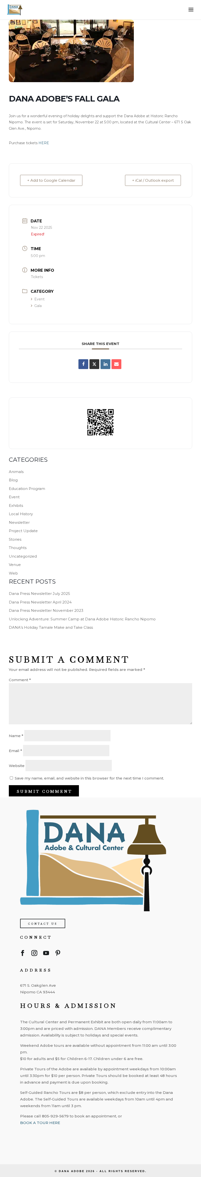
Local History (21, 514)
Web (13, 573)
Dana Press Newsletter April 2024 (40, 602)
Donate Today (47, 1158)
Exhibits (16, 505)
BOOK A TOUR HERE (40, 1122)
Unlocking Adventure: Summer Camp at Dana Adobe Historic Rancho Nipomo (82, 619)
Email (15, 750)
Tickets (37, 277)
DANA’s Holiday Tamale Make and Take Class (51, 627)
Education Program (27, 488)
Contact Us (42, 923)
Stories (15, 539)
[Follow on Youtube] (46, 954)
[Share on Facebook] (83, 364)
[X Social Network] (94, 364)
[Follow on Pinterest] (58, 954)
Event (39, 299)
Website (17, 765)
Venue (15, 564)
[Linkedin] (105, 364)
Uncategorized (23, 556)
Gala (38, 306)
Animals (16, 471)
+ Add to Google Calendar (51, 180)
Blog (13, 480)
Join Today (43, 1139)
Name (16, 735)
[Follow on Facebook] (22, 954)
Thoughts (17, 547)
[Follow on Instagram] (34, 954)
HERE (43, 143)
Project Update (23, 530)
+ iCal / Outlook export (153, 180)
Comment (20, 680)
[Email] (116, 364)
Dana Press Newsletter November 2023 (46, 610)
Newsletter (19, 522)
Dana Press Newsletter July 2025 (39, 593)
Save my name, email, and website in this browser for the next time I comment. (89, 778)
